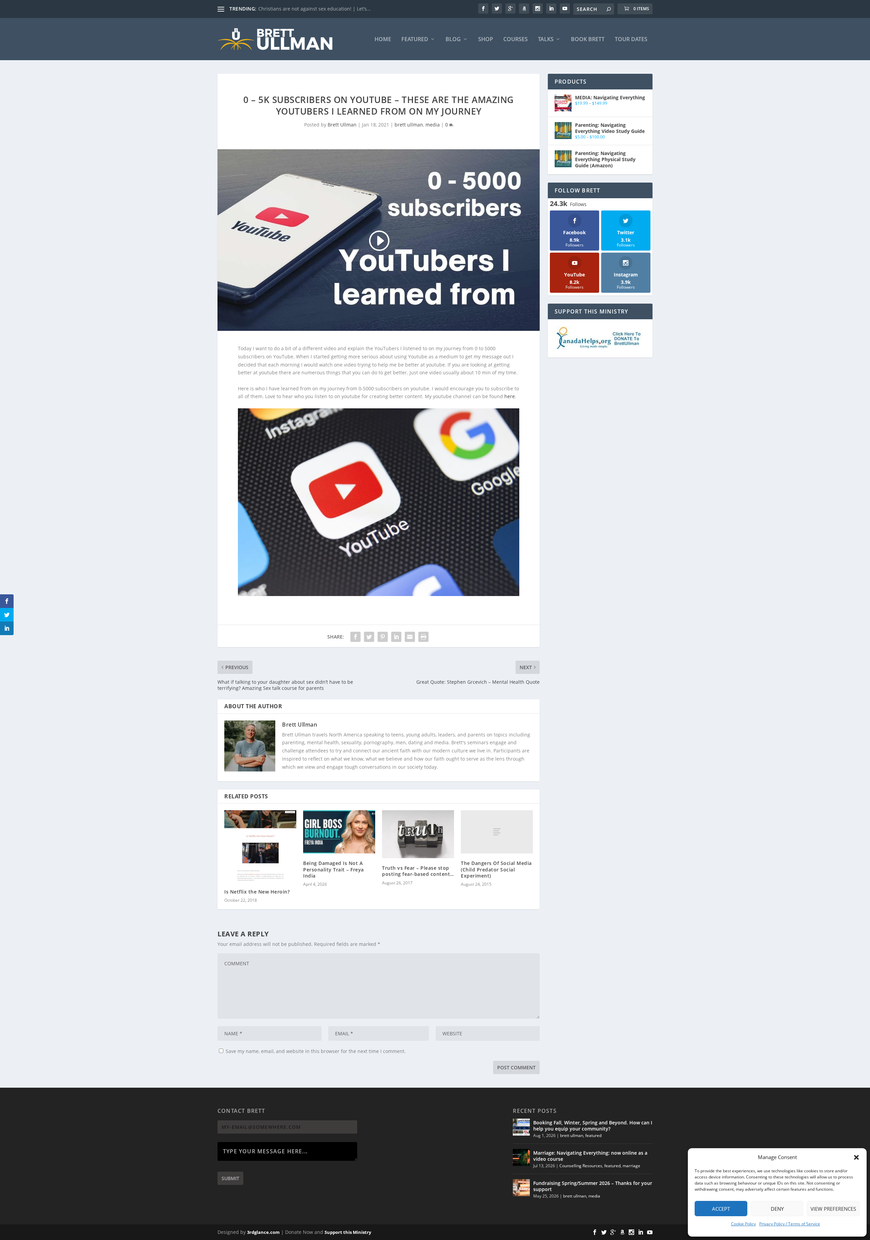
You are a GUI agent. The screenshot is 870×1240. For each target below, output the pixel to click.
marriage (631, 1166)
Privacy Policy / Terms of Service (789, 1224)
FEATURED (414, 39)
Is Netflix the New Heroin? (257, 891)
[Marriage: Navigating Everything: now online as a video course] (521, 1157)
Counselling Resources (580, 1166)
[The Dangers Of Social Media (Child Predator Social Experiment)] (497, 831)
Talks (546, 39)
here (509, 396)
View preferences (833, 1208)
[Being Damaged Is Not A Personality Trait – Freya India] (339, 831)
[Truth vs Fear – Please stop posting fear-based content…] (418, 834)
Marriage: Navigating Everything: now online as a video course (590, 1156)
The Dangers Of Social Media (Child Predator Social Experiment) (496, 869)
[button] (856, 1157)
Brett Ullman (342, 124)
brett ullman (409, 124)
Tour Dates (631, 39)
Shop (485, 39)
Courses (515, 39)
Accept (721, 1208)
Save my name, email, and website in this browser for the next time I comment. (316, 1051)
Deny (777, 1208)
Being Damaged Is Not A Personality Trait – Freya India (333, 869)
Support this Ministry (348, 1232)
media (432, 124)
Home (383, 39)
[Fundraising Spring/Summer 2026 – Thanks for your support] (521, 1187)
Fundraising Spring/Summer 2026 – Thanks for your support (592, 1186)
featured (593, 1135)
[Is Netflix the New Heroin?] (260, 846)
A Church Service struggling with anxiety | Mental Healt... (323, 8)
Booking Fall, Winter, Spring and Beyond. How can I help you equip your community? (592, 1125)
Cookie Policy (743, 1224)
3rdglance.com (263, 1232)
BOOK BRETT (588, 39)
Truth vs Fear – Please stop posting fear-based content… (418, 871)
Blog (453, 39)
